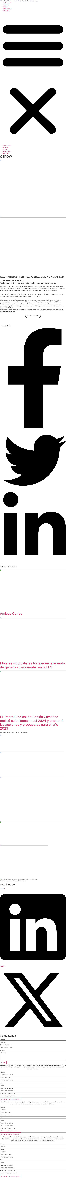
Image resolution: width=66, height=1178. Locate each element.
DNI (1, 1082)
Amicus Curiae (11, 613)
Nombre (2, 1039)
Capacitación (7, 8)
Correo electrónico (6, 1045)
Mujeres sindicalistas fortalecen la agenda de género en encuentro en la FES (32, 665)
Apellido (2, 1072)
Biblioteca (6, 10)
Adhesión (6, 5)
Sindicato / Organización (7, 1093)
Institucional (7, 3)
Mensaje (2, 1050)
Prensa (5, 7)
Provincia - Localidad (6, 1088)
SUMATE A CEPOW (33, 316)
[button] (33, 78)
